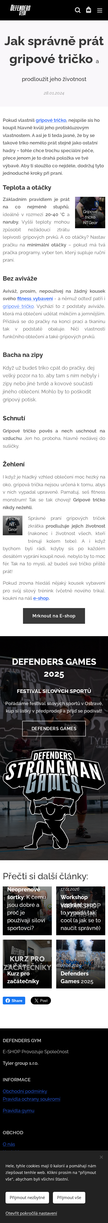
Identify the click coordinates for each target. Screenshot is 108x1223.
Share (17, 1000)
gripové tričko (51, 120)
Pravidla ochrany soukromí (31, 1099)
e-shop (41, 598)
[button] (77, 10)
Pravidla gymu (18, 1110)
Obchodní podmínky (25, 1091)
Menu (99, 10)
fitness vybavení (35, 298)
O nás (9, 1144)
